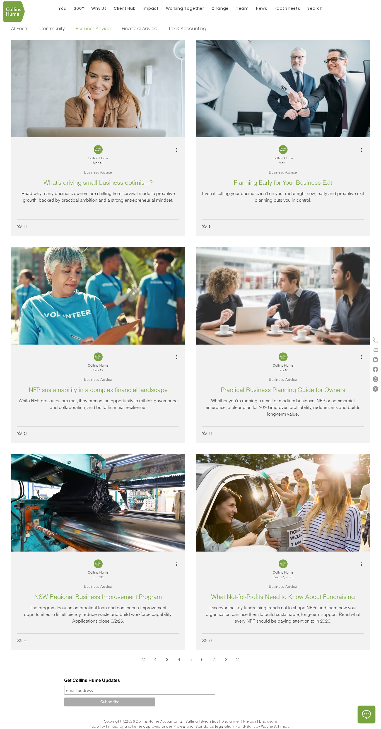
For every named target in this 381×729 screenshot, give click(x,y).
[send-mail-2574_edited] (375, 350)
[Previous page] (155, 659)
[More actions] (178, 150)
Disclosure (268, 721)
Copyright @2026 (119, 721)
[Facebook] (375, 369)
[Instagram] (375, 379)
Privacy (249, 721)
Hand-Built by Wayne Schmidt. (262, 726)
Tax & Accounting (187, 28)
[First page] (144, 659)
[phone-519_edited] (375, 340)
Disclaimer (230, 721)
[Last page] (237, 659)
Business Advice (93, 28)
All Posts (19, 28)
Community (52, 28)
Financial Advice (139, 28)
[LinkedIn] (375, 359)
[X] (375, 389)
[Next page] (226, 659)
